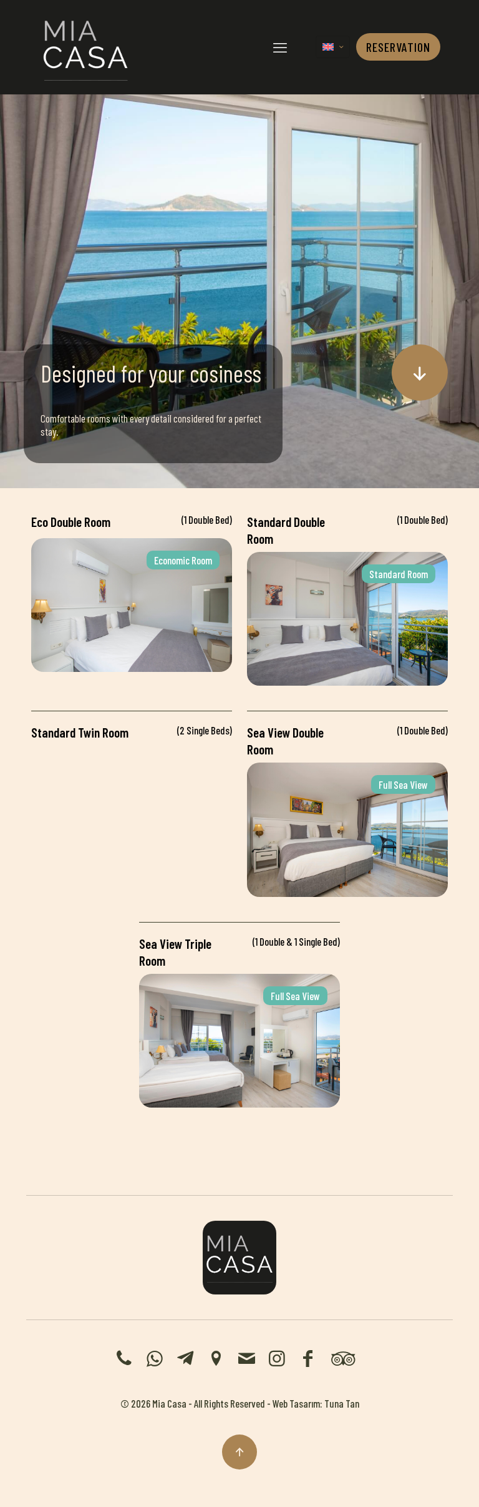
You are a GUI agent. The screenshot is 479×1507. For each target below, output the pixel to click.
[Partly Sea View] (131, 751)
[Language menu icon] (333, 47)
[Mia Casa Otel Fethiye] (85, 47)
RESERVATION (398, 46)
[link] (239, 1257)
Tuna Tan (341, 1403)
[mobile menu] (280, 47)
